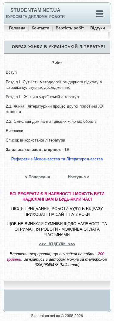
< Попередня (37, 177)
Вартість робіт (70, 28)
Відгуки (97, 28)
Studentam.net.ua (35, 10)
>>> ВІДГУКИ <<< (57, 244)
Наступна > (78, 177)
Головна (17, 28)
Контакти (40, 28)
